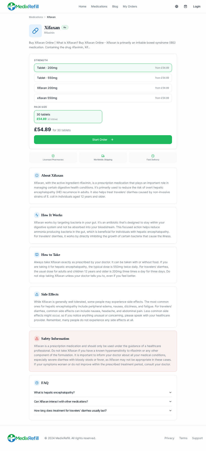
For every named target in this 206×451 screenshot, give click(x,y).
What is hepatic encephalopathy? (54, 392)
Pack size (40, 106)
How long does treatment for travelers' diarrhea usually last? (70, 410)
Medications (99, 6)
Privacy (169, 438)
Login (196, 6)
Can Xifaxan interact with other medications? (61, 401)
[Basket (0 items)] (185, 6)
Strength (41, 60)
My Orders (130, 6)
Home (82, 6)
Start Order (99, 139)
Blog (115, 6)
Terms (183, 438)
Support (197, 438)
